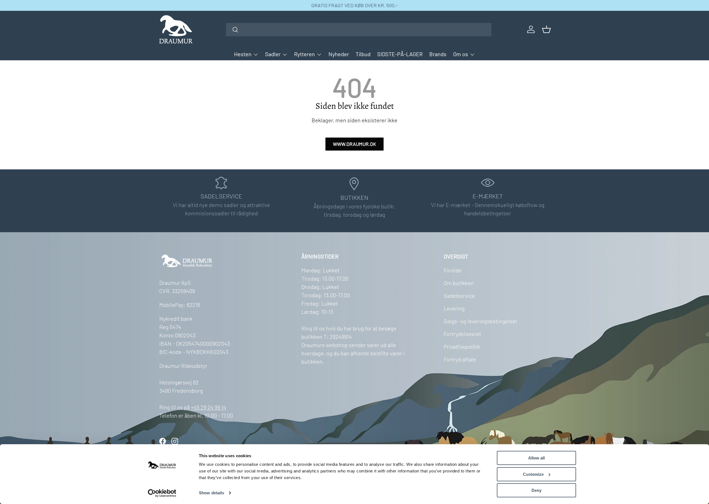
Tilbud (363, 54)
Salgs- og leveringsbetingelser (480, 321)
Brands (437, 54)
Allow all (536, 458)
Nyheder (338, 54)
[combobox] (359, 29)
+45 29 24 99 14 (208, 407)
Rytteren (304, 54)
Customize (533, 474)
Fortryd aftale (460, 359)
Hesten (242, 54)
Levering (454, 308)
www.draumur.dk (354, 144)
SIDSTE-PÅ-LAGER (400, 54)
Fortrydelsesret (462, 333)
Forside (453, 270)
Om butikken (459, 283)
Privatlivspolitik (462, 346)
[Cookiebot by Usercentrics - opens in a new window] (162, 493)
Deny (536, 490)
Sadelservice (459, 295)
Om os (460, 54)
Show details (211, 492)
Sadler (273, 54)
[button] (546, 29)
